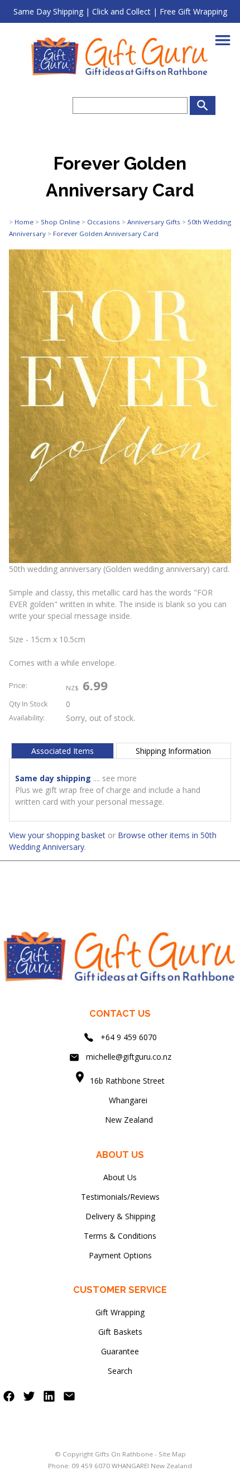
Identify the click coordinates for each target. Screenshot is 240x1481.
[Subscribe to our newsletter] (69, 1398)
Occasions (103, 222)
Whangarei (120, 1100)
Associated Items (62, 751)
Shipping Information (173, 751)
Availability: (27, 718)
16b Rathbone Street (128, 1080)
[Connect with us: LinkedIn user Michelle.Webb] (49, 1398)
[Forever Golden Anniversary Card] (120, 560)
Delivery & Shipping (120, 1216)
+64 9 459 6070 (128, 1037)
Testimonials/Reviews (120, 1196)
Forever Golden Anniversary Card (106, 233)
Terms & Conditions (120, 1235)
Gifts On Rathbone (125, 1454)
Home (24, 222)
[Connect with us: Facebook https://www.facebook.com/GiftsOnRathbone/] (9, 1398)
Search (120, 1370)
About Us (120, 1177)
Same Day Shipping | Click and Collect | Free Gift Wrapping (120, 11)
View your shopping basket (57, 835)
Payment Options (120, 1255)
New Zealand (120, 1119)
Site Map (172, 1454)
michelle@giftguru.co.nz (128, 1056)
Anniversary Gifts (153, 222)
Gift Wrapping (120, 1312)
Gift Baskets (120, 1331)
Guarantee (120, 1351)
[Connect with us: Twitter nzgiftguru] (29, 1398)
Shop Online (60, 222)
